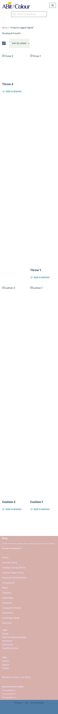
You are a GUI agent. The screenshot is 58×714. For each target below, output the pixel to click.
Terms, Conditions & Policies (14, 637)
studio (39, 544)
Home (4, 28)
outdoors (20, 544)
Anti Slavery (7, 641)
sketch (26, 544)
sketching (32, 544)
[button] (12, 91)
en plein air (12, 544)
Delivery (5, 664)
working (52, 544)
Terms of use (7, 644)
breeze (4, 544)
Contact (5, 668)
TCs (26, 702)
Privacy (5, 634)
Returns (5, 661)
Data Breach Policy (10, 648)
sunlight (45, 544)
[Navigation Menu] (52, 5)
